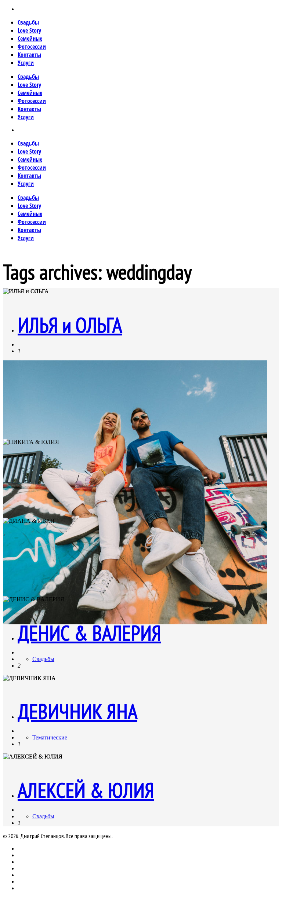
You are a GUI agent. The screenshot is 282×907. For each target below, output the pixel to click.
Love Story (29, 30)
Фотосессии (32, 47)
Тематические (49, 737)
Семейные (30, 38)
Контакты (29, 55)
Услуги (26, 63)
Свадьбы (28, 22)
